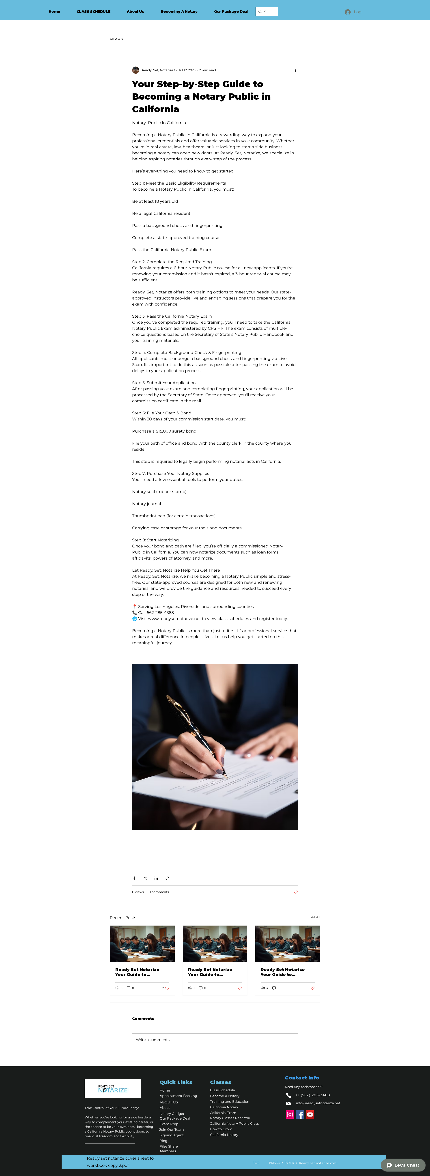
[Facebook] (300, 1114)
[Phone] (289, 1095)
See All (315, 917)
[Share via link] (167, 878)
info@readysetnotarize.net (318, 1103)
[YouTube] (310, 1114)
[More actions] (295, 70)
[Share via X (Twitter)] (145, 878)
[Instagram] (290, 1114)
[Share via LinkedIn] (156, 878)
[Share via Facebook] (134, 878)
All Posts (116, 39)
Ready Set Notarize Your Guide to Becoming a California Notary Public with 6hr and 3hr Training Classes (141, 972)
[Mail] (289, 1103)
